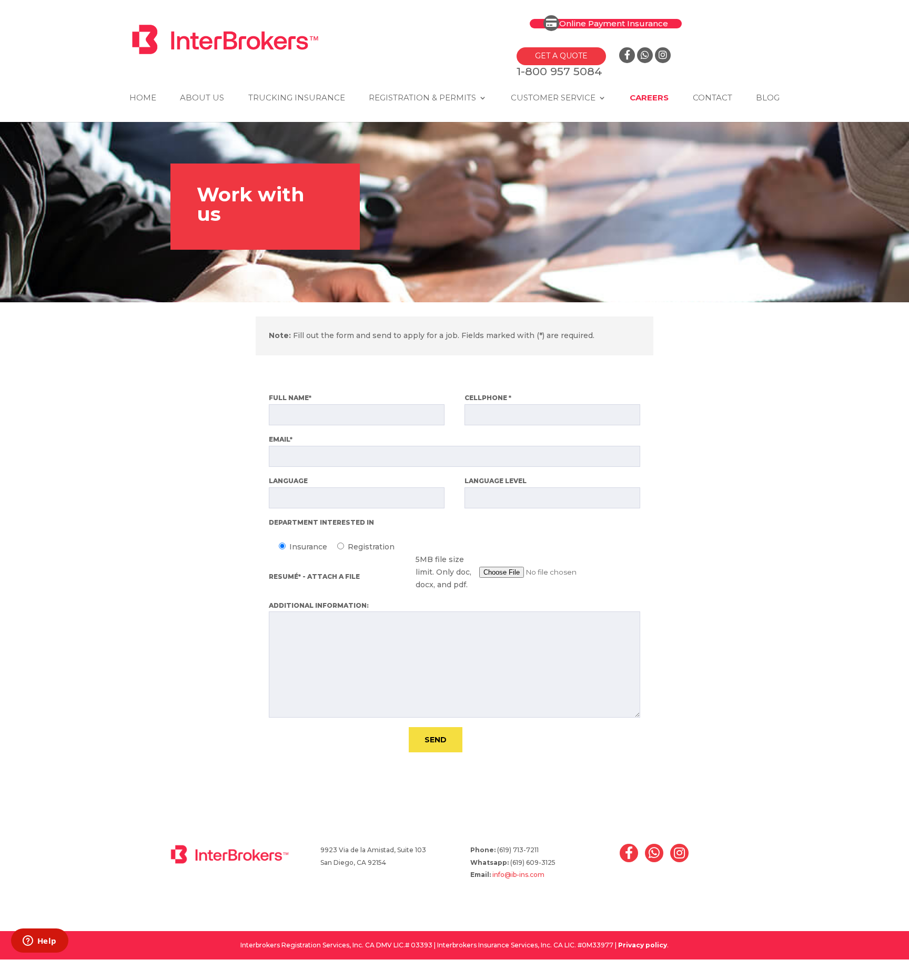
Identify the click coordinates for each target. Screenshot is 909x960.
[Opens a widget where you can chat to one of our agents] (39, 941)
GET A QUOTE (561, 55)
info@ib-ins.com (518, 875)
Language (288, 481)
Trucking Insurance (296, 98)
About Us (202, 98)
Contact (712, 98)
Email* (280, 439)
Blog (768, 98)
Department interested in (321, 522)
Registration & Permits (422, 98)
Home (142, 98)
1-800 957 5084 (559, 71)
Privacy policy (642, 945)
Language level (495, 481)
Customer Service (553, 98)
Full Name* (290, 398)
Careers (649, 98)
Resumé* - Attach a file (314, 576)
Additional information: (319, 605)
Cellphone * (487, 398)
